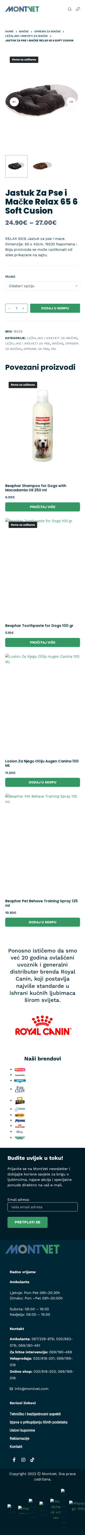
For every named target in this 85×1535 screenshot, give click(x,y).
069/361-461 (29, 1345)
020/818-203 (45, 1371)
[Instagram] (23, 1459)
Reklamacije (19, 1438)
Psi (53, 349)
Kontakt (16, 1446)
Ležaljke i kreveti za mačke (52, 338)
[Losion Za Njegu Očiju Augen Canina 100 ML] (42, 703)
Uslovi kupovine (22, 1430)
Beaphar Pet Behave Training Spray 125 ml (41, 903)
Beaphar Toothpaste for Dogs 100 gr (39, 625)
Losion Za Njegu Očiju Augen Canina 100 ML (42, 763)
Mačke (57, 343)
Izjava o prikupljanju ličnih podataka (39, 1422)
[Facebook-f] (14, 1459)
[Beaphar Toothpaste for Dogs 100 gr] (42, 568)
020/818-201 (43, 1358)
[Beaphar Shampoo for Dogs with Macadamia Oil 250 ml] (42, 428)
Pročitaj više (42, 507)
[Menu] (78, 9)
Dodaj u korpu (55, 308)
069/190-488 (60, 1352)
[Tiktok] (32, 1459)
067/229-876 (43, 1339)
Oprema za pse (36, 349)
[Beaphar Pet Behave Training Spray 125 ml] (42, 843)
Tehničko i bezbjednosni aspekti (35, 1414)
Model (10, 277)
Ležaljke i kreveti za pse (27, 343)
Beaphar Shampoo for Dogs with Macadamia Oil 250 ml (35, 488)
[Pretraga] (69, 9)
